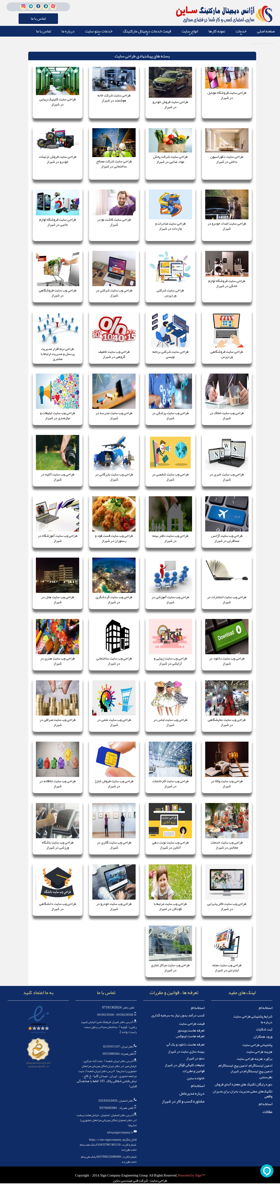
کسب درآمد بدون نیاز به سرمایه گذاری (178, 1015)
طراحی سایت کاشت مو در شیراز (114, 222)
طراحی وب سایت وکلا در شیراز (227, 784)
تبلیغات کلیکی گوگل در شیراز (185, 1065)
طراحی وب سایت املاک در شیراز (227, 415)
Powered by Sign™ (191, 1175)
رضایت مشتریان (262, 42)
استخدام (265, 1008)
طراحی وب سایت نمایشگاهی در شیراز (227, 722)
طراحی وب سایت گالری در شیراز (114, 845)
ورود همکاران (263, 1036)
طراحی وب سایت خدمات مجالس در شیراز (227, 845)
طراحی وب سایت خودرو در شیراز (114, 906)
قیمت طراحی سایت (192, 1023)
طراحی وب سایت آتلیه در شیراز (57, 477)
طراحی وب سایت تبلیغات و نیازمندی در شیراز (57, 415)
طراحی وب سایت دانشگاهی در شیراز (57, 906)
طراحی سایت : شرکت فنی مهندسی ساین (140, 1180)
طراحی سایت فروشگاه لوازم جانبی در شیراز (57, 222)
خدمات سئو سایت (98, 32)
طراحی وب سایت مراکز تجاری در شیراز (170, 968)
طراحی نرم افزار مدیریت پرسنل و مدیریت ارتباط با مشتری (58, 353)
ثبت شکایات (264, 1029)
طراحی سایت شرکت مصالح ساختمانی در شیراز (114, 164)
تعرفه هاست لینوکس (190, 1036)
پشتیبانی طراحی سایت (257, 1044)
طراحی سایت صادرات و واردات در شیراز (170, 226)
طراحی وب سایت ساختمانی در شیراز (114, 661)
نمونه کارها (216, 31)
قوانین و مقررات (194, 1070)
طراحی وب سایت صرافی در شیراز (58, 722)
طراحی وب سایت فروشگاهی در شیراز (57, 293)
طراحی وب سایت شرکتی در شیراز (114, 293)
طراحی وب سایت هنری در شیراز (57, 661)
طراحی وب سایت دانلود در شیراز (227, 661)
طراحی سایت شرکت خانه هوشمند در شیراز (114, 98)
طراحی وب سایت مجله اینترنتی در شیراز (227, 968)
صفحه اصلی (266, 31)
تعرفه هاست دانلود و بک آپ (185, 1044)
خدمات (241, 32)
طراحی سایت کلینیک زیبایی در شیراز (57, 102)
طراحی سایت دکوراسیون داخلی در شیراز (226, 159)
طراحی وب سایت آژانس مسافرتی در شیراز (227, 538)
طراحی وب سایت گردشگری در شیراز (114, 600)
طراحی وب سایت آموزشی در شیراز (170, 600)
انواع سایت (190, 32)
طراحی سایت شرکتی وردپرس (170, 293)
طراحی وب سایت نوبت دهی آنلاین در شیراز (170, 845)
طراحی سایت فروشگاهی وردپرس (226, 354)
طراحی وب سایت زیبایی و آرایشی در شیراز (170, 661)
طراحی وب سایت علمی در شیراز (114, 722)
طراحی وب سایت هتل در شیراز (57, 600)
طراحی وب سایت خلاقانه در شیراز (57, 784)
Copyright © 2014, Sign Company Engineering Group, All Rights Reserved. (126, 1175)
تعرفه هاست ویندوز (191, 1030)
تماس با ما (43, 31)
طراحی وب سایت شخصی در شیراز (170, 477)
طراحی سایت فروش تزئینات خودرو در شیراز (57, 159)
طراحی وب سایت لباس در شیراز (170, 722)
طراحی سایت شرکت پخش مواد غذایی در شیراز (170, 159)
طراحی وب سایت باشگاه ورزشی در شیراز (58, 845)
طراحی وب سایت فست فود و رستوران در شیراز (114, 538)
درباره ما (68, 31)
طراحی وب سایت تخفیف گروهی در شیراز (114, 354)
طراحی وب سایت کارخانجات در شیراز (170, 784)
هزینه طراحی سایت (259, 1051)
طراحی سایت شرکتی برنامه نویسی (170, 354)
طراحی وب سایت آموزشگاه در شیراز (57, 538)
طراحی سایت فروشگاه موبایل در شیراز (226, 95)
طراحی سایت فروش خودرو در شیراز (170, 104)
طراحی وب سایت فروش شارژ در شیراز (114, 784)
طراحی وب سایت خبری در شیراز (227, 477)
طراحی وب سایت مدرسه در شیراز (114, 415)
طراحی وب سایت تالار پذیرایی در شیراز (226, 906)
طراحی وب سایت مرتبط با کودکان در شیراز (170, 906)
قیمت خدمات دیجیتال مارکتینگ (147, 32)
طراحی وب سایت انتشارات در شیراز (226, 600)
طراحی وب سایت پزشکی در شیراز (170, 415)
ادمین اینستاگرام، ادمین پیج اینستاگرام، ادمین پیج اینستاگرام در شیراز (245, 1068)
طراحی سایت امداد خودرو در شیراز (227, 226)
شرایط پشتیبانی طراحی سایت (252, 1016)
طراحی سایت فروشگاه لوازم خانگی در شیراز (226, 283)
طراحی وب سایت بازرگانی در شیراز (114, 477)
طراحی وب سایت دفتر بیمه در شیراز (170, 538)
